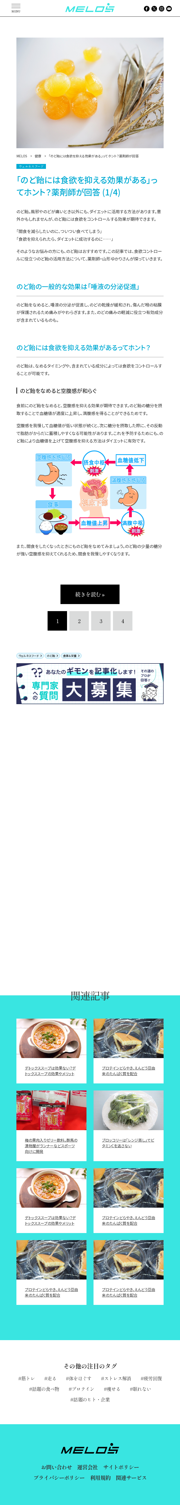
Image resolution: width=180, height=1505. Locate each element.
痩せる (113, 1388)
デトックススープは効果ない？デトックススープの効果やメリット (50, 1070)
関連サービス (131, 1478)
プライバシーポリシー (59, 1478)
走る (51, 1378)
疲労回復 (153, 1378)
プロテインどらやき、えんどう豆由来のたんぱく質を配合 (128, 1070)
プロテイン (83, 1388)
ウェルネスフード (29, 656)
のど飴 (51, 656)
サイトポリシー (121, 1467)
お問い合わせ (56, 1467)
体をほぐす (80, 1378)
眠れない (142, 1388)
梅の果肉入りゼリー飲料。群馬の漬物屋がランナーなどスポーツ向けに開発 (51, 1145)
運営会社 (87, 1467)
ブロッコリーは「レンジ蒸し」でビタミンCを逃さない (128, 1142)
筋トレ (28, 1378)
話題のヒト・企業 (91, 1399)
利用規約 (100, 1478)
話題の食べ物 (45, 1388)
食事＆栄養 (70, 656)
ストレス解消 (117, 1378)
